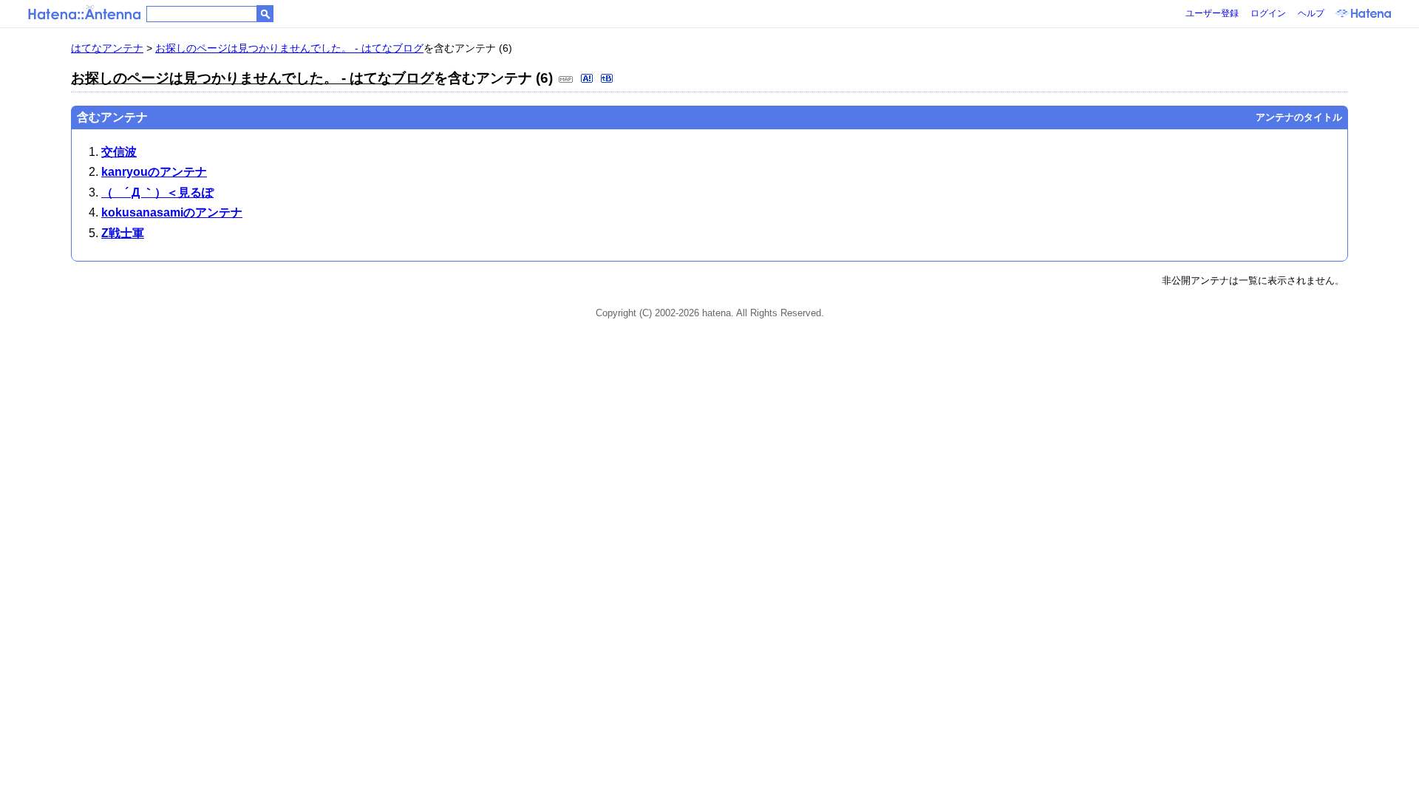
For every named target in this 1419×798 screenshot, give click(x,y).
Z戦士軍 (122, 233)
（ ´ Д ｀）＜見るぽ (157, 192)
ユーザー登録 (1212, 13)
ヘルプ (1311, 13)
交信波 (119, 152)
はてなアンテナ (107, 48)
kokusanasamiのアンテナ (171, 212)
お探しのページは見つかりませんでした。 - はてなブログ (289, 48)
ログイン (1268, 13)
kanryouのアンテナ (154, 172)
